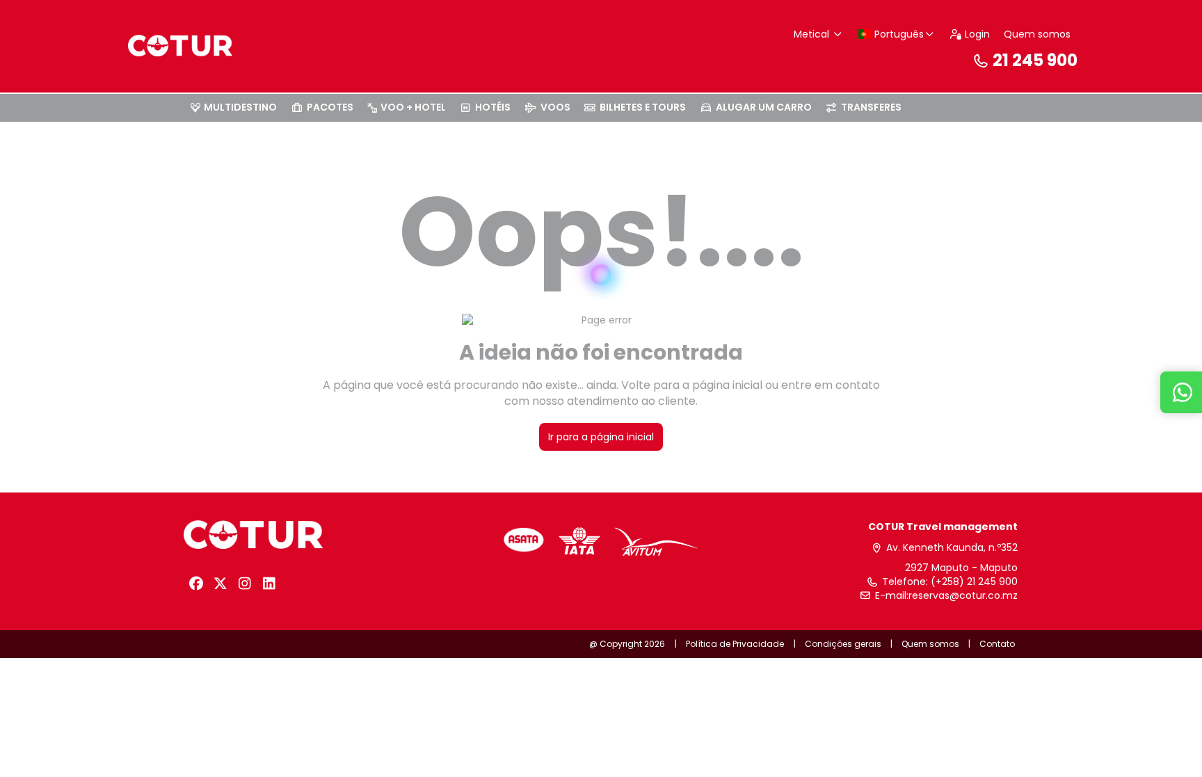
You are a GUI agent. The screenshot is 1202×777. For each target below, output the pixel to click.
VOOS (555, 107)
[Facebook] (196, 584)
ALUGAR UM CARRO (764, 107)
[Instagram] (244, 584)
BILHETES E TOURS (643, 107)
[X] (220, 584)
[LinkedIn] (269, 584)
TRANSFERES (871, 107)
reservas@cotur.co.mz (963, 595)
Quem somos (1037, 34)
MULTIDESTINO (240, 107)
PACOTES (330, 107)
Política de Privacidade (735, 644)
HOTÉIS (493, 107)
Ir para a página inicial (601, 437)
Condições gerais (843, 644)
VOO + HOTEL (413, 107)
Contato (997, 644)
